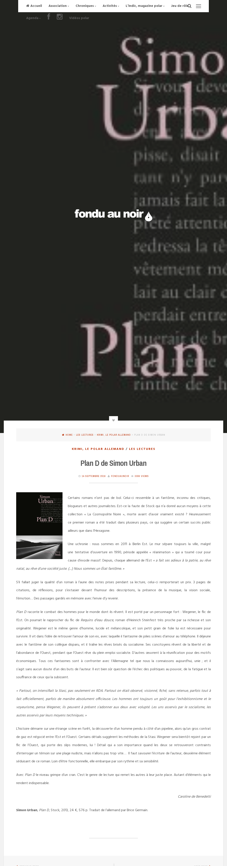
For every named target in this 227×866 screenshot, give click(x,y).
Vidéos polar (79, 18)
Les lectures (85, 434)
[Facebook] (48, 18)
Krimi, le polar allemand (114, 434)
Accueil (36, 6)
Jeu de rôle (180, 6)
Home (69, 434)
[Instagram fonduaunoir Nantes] (59, 18)
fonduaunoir (120, 476)
